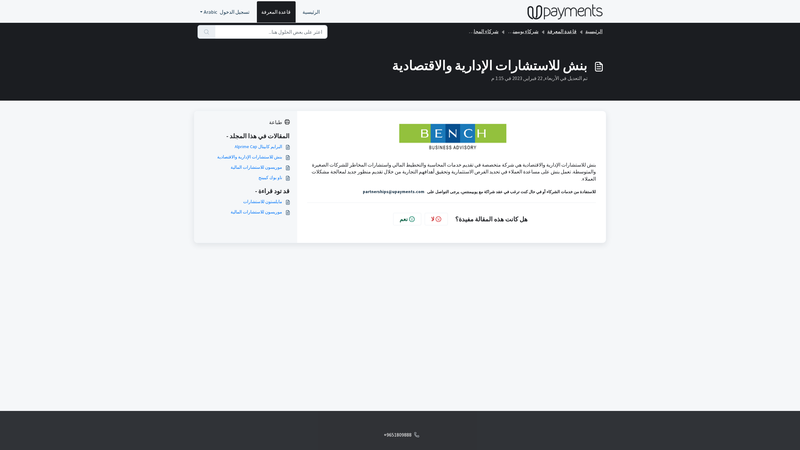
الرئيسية (311, 12)
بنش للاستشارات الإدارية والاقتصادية (249, 157)
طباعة (275, 122)
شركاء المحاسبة (481, 31)
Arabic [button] (210, 12)
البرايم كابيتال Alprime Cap (258, 146)
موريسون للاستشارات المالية (256, 167)
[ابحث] (206, 32)
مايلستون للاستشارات (262, 201)
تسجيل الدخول (234, 12)
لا (432, 218)
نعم (404, 218)
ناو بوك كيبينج (270, 177)
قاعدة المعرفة (276, 12)
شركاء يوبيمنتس (521, 31)
